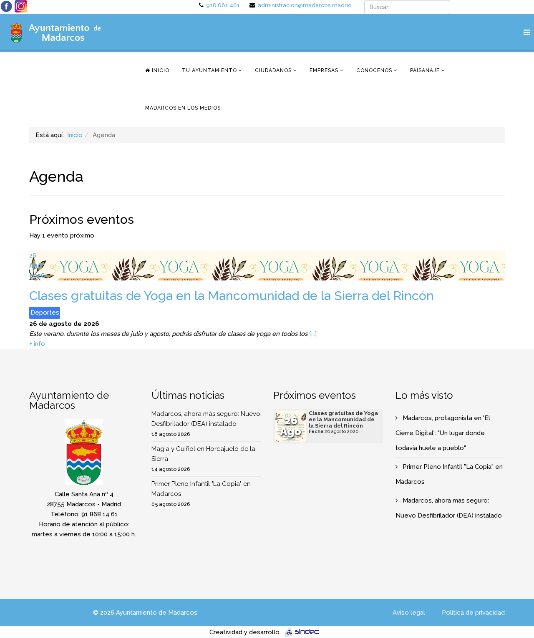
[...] (313, 334)
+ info (37, 344)
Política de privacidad (473, 612)
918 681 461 (223, 5)
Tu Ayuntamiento (209, 70)
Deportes (44, 312)
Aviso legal (409, 612)
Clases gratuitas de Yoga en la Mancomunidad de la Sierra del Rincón (231, 295)
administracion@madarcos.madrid (305, 5)
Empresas (324, 70)
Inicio (159, 70)
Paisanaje (425, 70)
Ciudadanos (273, 70)
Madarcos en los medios (183, 108)
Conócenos (374, 70)
